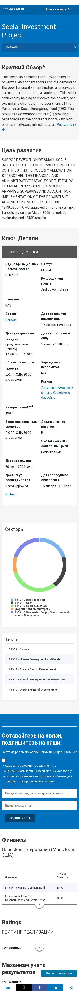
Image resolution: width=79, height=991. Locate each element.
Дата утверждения (20, 333)
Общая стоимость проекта (19, 365)
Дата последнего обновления (54, 477)
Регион (46, 381)
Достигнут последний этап (17, 477)
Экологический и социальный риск (54, 443)
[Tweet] (23, 987)
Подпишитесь (20, 818)
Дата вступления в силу (55, 335)
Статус (46, 264)
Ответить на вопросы (59, 973)
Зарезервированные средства (21, 424)
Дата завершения (18, 460)
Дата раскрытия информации (54, 316)
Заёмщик (13, 298)
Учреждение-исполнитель (51, 365)
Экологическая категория (53, 424)
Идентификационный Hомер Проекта (21, 266)
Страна (11, 314)
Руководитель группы (52, 281)
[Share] (39, 987)
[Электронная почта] (8, 987)
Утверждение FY (19, 406)
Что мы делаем (13, 8)
